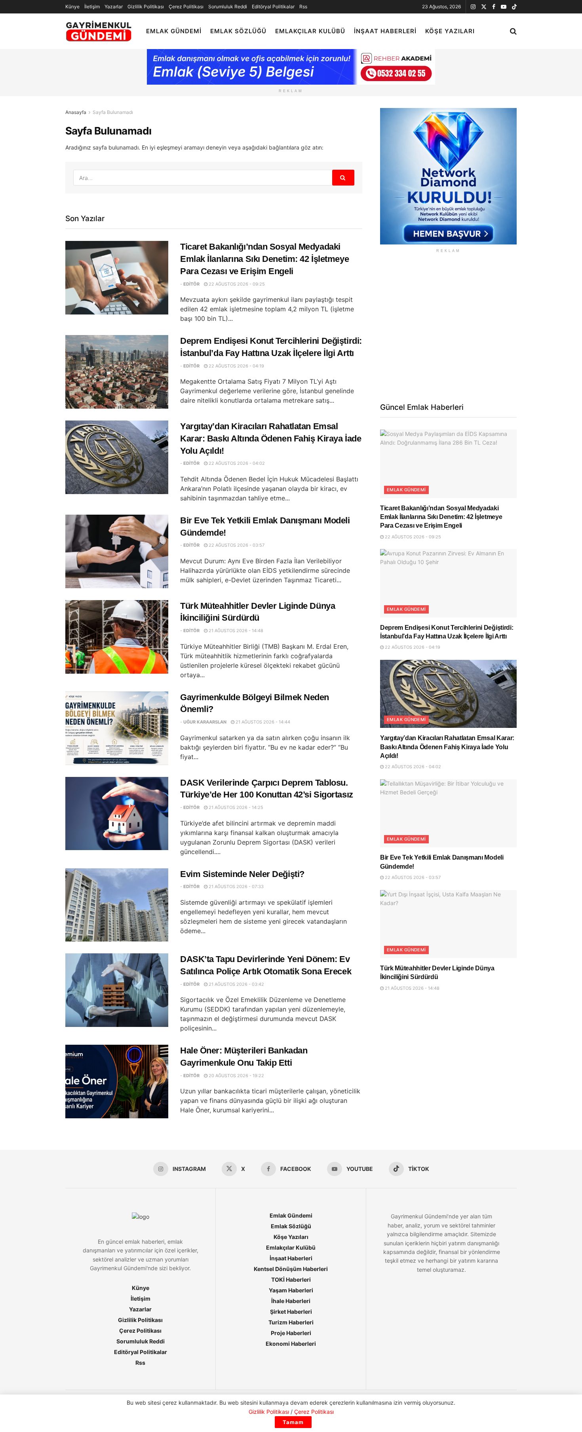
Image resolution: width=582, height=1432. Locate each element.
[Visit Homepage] (98, 31)
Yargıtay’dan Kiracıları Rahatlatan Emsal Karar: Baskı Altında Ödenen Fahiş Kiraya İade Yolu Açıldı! (270, 438)
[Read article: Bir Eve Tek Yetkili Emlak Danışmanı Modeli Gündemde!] (116, 551)
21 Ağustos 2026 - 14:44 (262, 722)
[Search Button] (513, 31)
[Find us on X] (484, 7)
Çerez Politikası (186, 6)
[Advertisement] (448, 326)
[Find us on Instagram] (473, 7)
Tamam (293, 1422)
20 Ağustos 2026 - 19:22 (235, 1075)
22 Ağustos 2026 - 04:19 (235, 366)
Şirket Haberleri (291, 1311)
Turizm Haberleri (291, 1322)
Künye (72, 6)
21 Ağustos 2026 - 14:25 (235, 807)
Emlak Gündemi (174, 31)
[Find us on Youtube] (503, 7)
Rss (303, 6)
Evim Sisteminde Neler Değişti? (242, 874)
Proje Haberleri (291, 1333)
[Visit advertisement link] (448, 176)
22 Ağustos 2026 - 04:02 (236, 463)
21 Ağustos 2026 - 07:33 (235, 886)
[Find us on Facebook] (493, 7)
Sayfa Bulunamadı (113, 112)
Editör (191, 284)
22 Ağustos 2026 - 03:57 (235, 545)
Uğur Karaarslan (204, 722)
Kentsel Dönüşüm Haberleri (291, 1268)
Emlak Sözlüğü (238, 31)
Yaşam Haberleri (291, 1290)
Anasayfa (75, 112)
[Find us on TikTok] (514, 7)
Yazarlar (114, 6)
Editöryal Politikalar (273, 6)
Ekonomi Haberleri (291, 1343)
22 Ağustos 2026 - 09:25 (236, 284)
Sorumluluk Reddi (227, 6)
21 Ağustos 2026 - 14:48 (235, 630)
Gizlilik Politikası (145, 6)
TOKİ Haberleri (291, 1279)
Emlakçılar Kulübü (310, 31)
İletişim (92, 6)
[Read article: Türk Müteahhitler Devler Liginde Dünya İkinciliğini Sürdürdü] (116, 637)
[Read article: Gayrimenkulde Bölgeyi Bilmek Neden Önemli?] (116, 728)
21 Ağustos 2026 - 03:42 (235, 984)
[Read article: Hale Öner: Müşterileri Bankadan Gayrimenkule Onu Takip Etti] (116, 1081)
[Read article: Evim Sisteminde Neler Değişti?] (116, 905)
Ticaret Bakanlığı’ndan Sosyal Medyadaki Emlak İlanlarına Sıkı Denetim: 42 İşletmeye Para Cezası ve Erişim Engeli (264, 259)
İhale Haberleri (290, 1301)
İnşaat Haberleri (385, 31)
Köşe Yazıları (450, 31)
